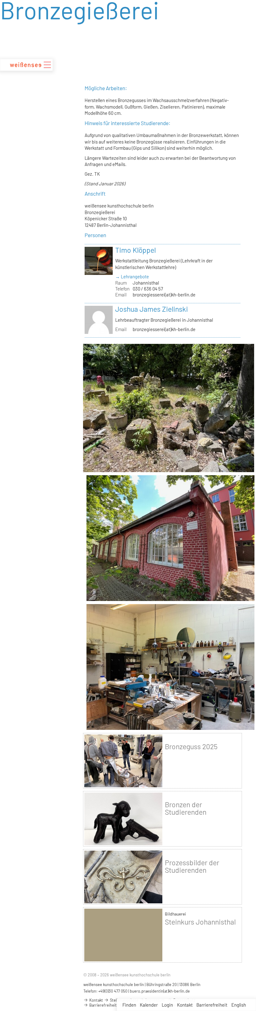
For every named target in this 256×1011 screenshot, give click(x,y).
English (238, 1005)
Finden (129, 1005)
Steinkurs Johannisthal (200, 922)
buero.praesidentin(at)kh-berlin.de (160, 991)
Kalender (149, 1005)
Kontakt (185, 1005)
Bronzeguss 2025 (191, 746)
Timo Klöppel (135, 250)
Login (167, 1005)
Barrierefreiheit (211, 1005)
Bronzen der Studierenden (185, 808)
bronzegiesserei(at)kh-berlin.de (164, 294)
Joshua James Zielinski (151, 309)
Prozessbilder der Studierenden (192, 866)
